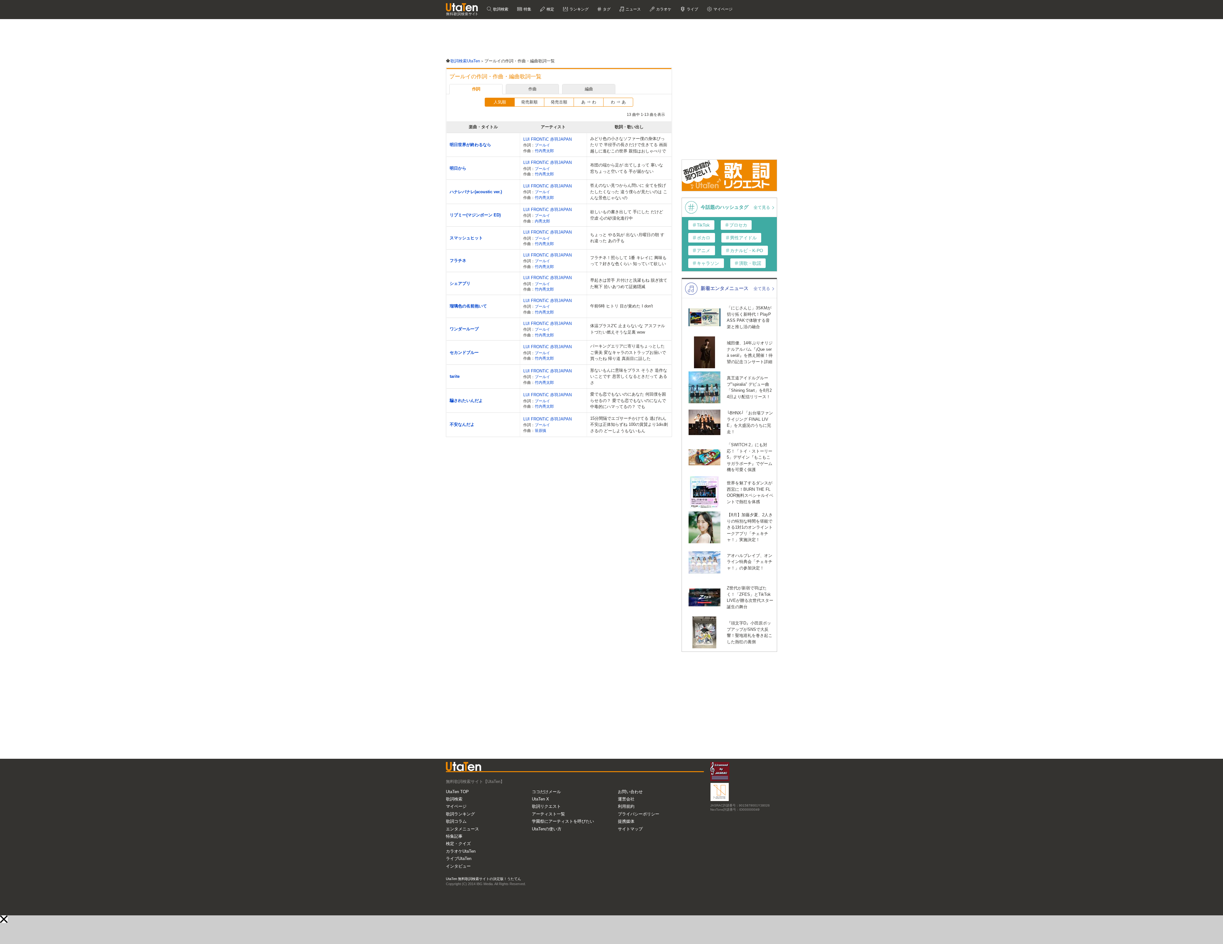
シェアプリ (460, 283)
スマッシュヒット (466, 238)
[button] (4, 919)
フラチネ (458, 260)
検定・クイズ (458, 843)
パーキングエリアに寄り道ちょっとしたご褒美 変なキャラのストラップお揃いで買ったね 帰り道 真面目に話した (628, 352)
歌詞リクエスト (546, 806)
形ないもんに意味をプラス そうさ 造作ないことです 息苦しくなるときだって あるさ (628, 376)
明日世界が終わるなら (470, 144)
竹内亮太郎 (544, 151)
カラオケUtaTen (461, 851)
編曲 (589, 89)
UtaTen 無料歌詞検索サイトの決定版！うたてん (483, 879)
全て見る (762, 207)
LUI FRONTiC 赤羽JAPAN (547, 139)
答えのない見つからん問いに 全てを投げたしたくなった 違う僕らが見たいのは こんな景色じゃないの (628, 191)
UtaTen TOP (457, 791)
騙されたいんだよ (466, 400)
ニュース (633, 9)
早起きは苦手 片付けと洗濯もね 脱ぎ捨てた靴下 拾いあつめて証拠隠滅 (628, 283)
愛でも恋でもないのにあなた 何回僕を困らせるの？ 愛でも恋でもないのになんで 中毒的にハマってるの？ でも (628, 400)
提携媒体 (626, 821)
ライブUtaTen (458, 858)
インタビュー (458, 866)
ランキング (579, 9)
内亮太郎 (542, 221)
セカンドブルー (464, 352)
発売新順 (529, 102)
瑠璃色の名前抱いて (468, 306)
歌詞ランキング (460, 814)
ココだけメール (546, 791)
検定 (550, 9)
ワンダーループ (464, 329)
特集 (527, 9)
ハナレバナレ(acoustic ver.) (476, 191)
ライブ (692, 9)
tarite (455, 376)
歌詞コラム (456, 821)
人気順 (500, 102)
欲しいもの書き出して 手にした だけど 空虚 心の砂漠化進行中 (626, 215)
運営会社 (626, 799)
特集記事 (454, 836)
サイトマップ (630, 829)
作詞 (476, 89)
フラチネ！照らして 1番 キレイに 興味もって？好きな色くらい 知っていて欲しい (628, 260)
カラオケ (663, 9)
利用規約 (626, 806)
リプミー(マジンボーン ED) (475, 215)
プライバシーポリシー (638, 814)
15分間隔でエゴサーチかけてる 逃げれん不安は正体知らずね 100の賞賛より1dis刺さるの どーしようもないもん (629, 424)
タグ (606, 9)
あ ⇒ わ (588, 102)
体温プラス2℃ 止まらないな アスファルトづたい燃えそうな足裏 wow (627, 329)
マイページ (456, 806)
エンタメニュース (462, 829)
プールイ (542, 145)
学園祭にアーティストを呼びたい (563, 821)
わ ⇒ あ (618, 102)
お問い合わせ (630, 791)
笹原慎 (540, 430)
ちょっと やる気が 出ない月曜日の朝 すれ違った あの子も (627, 237)
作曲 (532, 89)
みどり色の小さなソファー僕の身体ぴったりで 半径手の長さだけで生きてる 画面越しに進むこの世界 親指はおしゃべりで (628, 144)
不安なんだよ (462, 424)
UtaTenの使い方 (546, 829)
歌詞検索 (500, 9)
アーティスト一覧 (548, 814)
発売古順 (559, 102)
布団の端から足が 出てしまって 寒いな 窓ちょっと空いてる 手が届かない (626, 168)
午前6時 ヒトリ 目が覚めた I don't (621, 306)
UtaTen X (540, 799)
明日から (458, 168)
